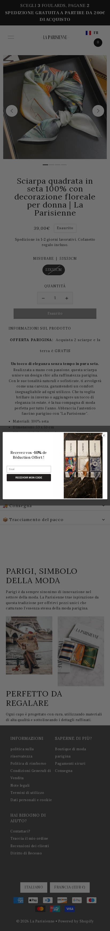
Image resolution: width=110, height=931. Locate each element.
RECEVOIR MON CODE (28, 477)
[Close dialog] (103, 435)
